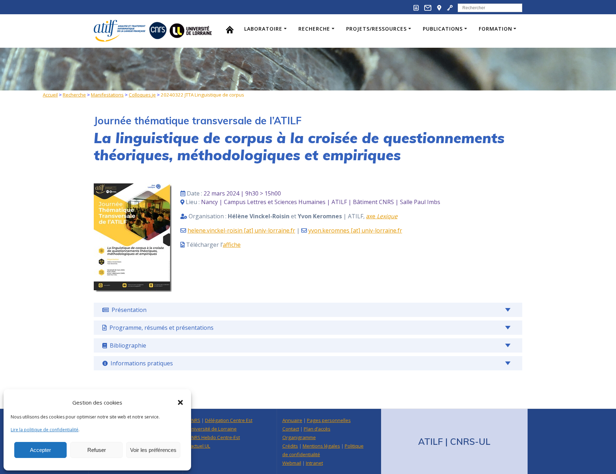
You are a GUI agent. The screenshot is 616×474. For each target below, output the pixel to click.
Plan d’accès (317, 429)
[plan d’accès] (439, 9)
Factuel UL (199, 446)
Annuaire (292, 420)
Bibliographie (126, 345)
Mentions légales (321, 446)
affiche (232, 245)
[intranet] (450, 9)
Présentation (128, 310)
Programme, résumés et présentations (160, 328)
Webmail (291, 463)
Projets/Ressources (376, 28)
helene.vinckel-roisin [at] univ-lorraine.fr (241, 230)
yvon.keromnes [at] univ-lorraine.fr (355, 230)
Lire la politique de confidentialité (44, 430)
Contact (290, 429)
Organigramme (299, 437)
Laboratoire (263, 28)
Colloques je (142, 95)
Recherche (314, 28)
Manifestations (107, 95)
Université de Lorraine (212, 429)
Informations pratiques (140, 363)
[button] (180, 402)
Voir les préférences (153, 450)
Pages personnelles (329, 420)
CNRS (194, 420)
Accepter (40, 450)
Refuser (96, 450)
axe (381, 216)
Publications (443, 28)
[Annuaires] (416, 9)
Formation (495, 28)
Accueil (50, 95)
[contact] (427, 9)
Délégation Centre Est (228, 420)
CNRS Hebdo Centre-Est (214, 437)
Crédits (290, 446)
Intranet (314, 463)
